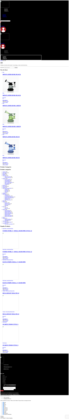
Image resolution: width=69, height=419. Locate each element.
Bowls (4, 173)
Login (7, 101)
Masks (4, 200)
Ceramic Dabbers (8, 179)
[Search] (0, 22)
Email (1, 387)
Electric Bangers (7, 203)
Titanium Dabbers (8, 219)
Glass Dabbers (7, 180)
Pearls (6, 205)
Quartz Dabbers (7, 181)
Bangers (6, 202)
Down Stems (5, 186)
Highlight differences (7, 398)
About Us (6, 9)
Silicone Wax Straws (8, 216)
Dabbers (4, 178)
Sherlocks (6, 198)
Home (1, 60)
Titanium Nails (7, 220)
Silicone (4, 209)
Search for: (2, 67)
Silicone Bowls (7, 210)
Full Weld (6, 190)
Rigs (3, 72)
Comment (2, 389)
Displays (4, 185)
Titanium (4, 218)
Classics (6, 189)
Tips (3, 217)
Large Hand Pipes (8, 195)
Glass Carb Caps (7, 176)
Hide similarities (6, 397)
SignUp (2, 390)
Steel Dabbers (7, 183)
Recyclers (6, 208)
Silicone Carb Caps (8, 212)
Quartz (4, 201)
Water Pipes (5, 221)
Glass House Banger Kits (7, 188)
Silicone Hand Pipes (8, 213)
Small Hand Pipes (8, 199)
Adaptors (4, 171)
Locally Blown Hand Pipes (9, 196)
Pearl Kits (6, 191)
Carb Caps (4, 175)
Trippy (6, 192)
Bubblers (4, 174)
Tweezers (6, 184)
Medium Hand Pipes (8, 197)
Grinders (4, 193)
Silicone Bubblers (8, 211)
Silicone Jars (7, 214)
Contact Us (6, 10)
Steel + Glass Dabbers (8, 182)
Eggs (5, 207)
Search (16, 67)
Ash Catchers (5, 172)
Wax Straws (5, 342)
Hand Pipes (5, 228)
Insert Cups (7, 204)
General (4, 187)
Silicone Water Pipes (8, 215)
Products (6, 8)
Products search (3, 19)
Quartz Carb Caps (8, 177)
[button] (13, 12)
